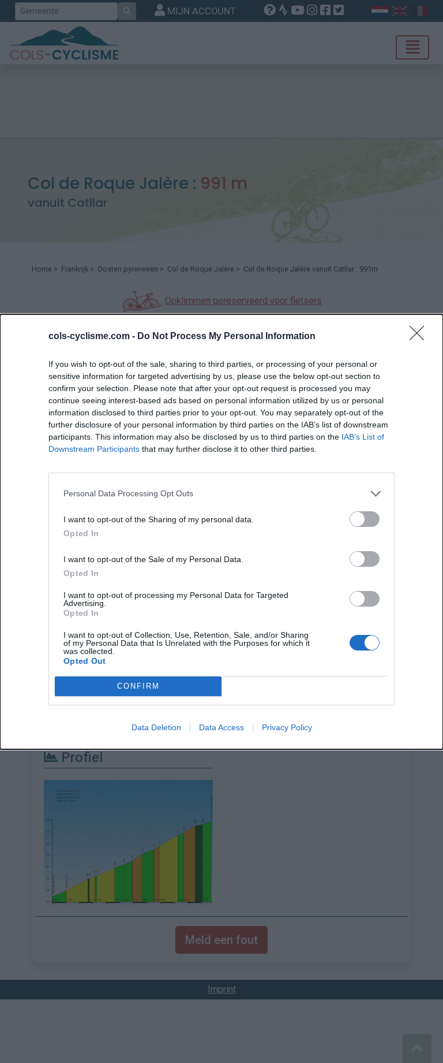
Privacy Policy (287, 727)
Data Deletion (156, 727)
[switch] (365, 519)
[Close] (420, 337)
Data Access (221, 727)
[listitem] (221, 494)
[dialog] (221, 531)
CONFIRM (138, 686)
